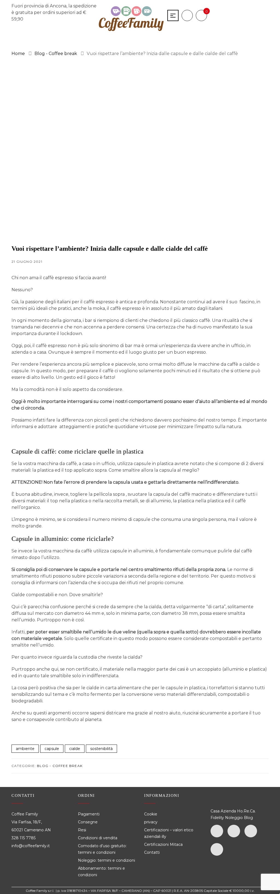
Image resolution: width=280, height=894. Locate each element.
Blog (248, 817)
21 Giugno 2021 (26, 261)
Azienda (228, 811)
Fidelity (217, 817)
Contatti (152, 852)
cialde (74, 748)
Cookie (151, 814)
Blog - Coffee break (60, 766)
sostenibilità (101, 748)
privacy (151, 822)
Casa (215, 811)
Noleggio (234, 817)
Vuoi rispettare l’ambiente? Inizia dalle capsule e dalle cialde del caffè (109, 248)
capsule (52, 748)
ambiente (25, 748)
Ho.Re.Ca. (246, 811)
